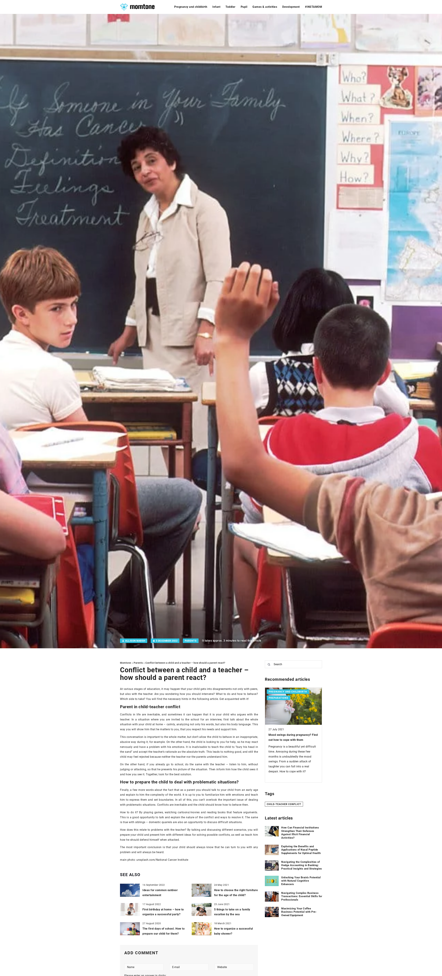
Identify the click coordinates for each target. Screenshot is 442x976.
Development (291, 6)
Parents (191, 640)
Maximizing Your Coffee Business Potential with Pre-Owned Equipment (299, 912)
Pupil (244, 6)
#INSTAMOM (313, 6)
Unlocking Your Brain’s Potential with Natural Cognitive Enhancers (301, 881)
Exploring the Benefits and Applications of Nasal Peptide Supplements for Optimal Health (301, 850)
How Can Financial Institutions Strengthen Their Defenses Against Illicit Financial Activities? (300, 832)
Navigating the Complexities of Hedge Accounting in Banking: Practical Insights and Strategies (301, 865)
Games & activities (264, 6)
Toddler (230, 6)
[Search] (269, 664)
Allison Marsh (135, 641)
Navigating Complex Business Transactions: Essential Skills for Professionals (301, 896)
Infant (216, 6)
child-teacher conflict (284, 804)
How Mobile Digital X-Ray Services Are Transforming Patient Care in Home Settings (291, 739)
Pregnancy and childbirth (190, 6)
